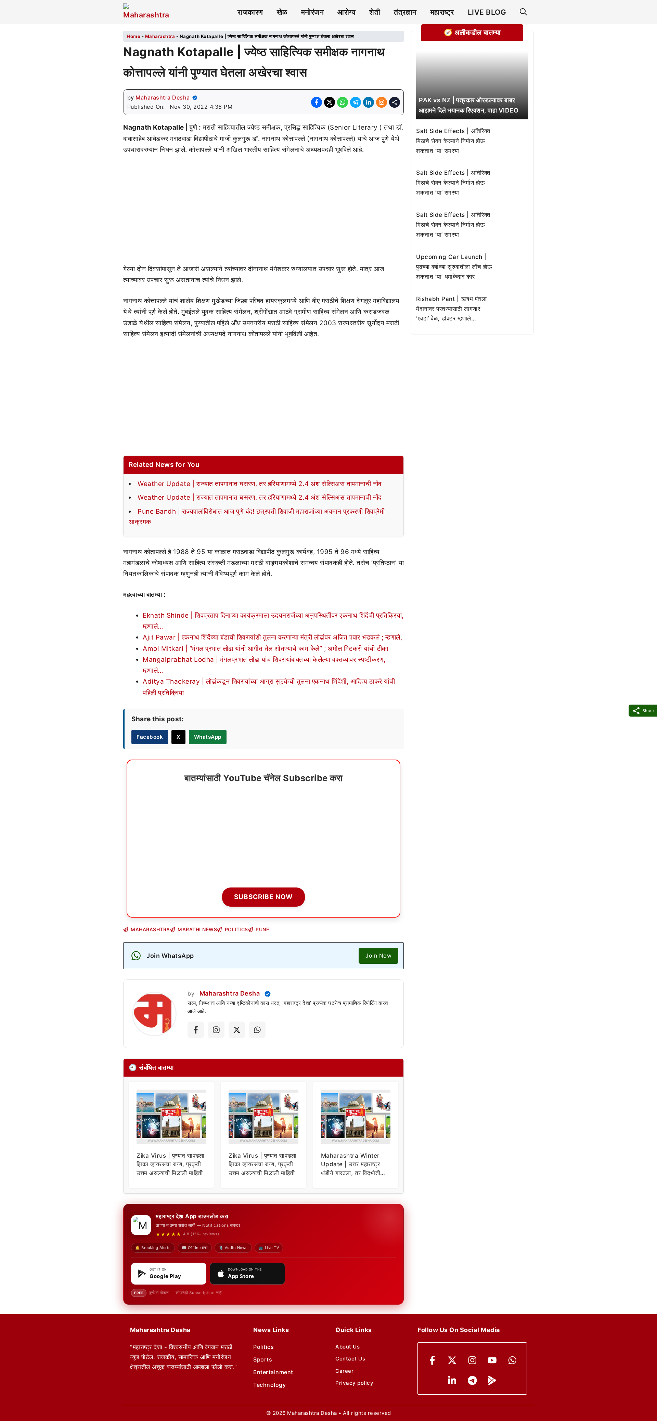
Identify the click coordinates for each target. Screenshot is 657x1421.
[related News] (472, 85)
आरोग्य (346, 12)
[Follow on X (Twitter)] (237, 1030)
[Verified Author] (267, 993)
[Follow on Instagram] (216, 1030)
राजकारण (250, 12)
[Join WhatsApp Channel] (257, 1030)
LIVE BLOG (487, 12)
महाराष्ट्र (442, 12)
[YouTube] (492, 1360)
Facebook (150, 737)
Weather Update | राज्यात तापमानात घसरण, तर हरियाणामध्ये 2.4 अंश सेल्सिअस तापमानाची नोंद (260, 484)
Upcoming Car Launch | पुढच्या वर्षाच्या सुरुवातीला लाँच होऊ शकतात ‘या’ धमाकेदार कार (454, 266)
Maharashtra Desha (163, 97)
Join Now (378, 955)
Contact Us (350, 1358)
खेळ (282, 12)
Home (133, 36)
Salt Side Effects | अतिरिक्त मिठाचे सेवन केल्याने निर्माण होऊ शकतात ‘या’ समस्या (453, 141)
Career (344, 1371)
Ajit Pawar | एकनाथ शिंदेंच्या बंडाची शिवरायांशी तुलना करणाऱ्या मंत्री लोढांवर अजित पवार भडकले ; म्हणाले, (272, 637)
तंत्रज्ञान (405, 12)
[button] (523, 12)
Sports (262, 1359)
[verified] (194, 98)
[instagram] (472, 1360)
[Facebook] (432, 1360)
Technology (269, 1384)
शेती (374, 12)
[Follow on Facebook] (196, 1030)
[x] (452, 1360)
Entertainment (273, 1372)
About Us (347, 1346)
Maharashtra (160, 36)
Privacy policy (354, 1383)
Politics (263, 1346)
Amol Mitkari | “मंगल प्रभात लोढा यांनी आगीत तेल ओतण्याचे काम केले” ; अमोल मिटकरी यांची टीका (265, 649)
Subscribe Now (263, 897)
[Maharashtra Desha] (146, 12)
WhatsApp (207, 737)
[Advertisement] (263, 213)
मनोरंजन (312, 12)
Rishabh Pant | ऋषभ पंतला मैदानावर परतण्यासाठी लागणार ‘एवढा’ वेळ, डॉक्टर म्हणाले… (451, 308)
